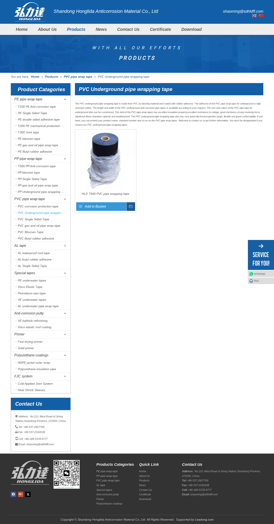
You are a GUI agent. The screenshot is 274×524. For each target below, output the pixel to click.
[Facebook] (13, 494)
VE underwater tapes (32, 299)
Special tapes (24, 273)
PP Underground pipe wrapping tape (42, 192)
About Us (47, 29)
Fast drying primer (30, 341)
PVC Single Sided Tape (33, 219)
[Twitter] (28, 494)
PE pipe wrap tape (28, 99)
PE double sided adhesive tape (39, 119)
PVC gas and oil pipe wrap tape (39, 225)
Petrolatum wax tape (32, 293)
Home (22, 29)
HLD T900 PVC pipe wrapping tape (105, 193)
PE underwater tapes (32, 280)
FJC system (23, 376)
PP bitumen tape (29, 172)
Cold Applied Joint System (35, 383)
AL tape (20, 245)
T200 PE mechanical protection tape (42, 126)
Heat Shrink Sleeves (31, 390)
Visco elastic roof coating (34, 327)
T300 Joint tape (28, 132)
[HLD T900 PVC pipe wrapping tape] (105, 159)
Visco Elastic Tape (30, 287)
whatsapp (259, 273)
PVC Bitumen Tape (30, 232)
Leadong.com (204, 519)
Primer (19, 334)
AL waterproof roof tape (34, 253)
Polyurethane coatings (31, 355)
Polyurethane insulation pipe (37, 369)
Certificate (160, 29)
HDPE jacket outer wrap (34, 362)
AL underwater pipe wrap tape (38, 306)
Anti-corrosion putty (29, 313)
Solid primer (26, 348)
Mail (256, 280)
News (101, 29)
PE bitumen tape (29, 138)
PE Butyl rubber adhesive (35, 151)
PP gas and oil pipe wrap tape (38, 185)
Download (191, 29)
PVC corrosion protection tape (38, 206)
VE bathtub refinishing (33, 320)
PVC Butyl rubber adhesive (36, 238)
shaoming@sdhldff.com (40, 444)
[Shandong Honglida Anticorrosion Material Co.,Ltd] (30, 11)
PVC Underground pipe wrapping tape (43, 212)
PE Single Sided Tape (32, 113)
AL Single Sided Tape (32, 266)
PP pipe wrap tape (28, 159)
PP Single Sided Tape (32, 179)
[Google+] (20, 494)
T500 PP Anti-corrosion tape (37, 166)
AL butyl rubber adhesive (35, 259)
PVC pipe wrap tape (29, 199)
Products (76, 29)
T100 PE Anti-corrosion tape (37, 106)
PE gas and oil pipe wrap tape (38, 145)
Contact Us (128, 29)
